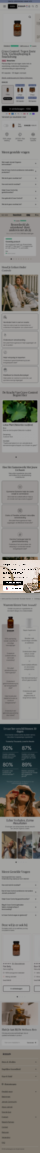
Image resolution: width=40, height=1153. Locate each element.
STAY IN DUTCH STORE (13, 583)
